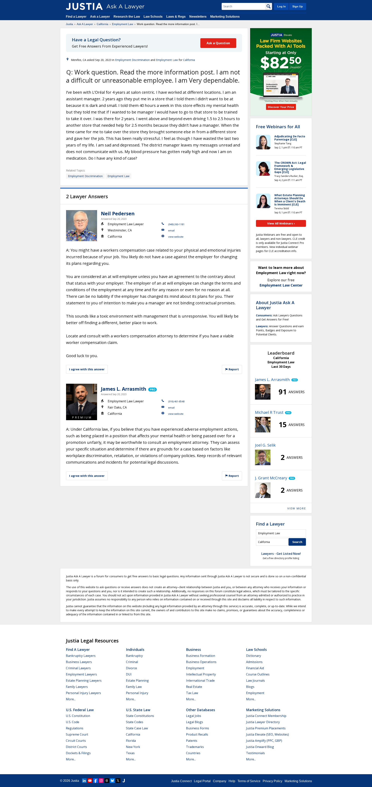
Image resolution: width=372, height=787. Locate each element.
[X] (118, 780)
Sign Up (297, 6)
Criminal (132, 662)
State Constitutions (140, 716)
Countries (193, 753)
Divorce (131, 668)
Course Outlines (258, 674)
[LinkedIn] (84, 780)
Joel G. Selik (265, 445)
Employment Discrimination (132, 60)
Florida (131, 741)
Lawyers (262, 326)
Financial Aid (255, 668)
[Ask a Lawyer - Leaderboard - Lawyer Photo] (262, 392)
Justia (69, 24)
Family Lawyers (77, 687)
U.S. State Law (138, 709)
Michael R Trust (269, 412)
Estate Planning (137, 680)
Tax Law (192, 693)
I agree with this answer (87, 369)
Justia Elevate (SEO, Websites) (267, 734)
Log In (281, 6)
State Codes (134, 722)
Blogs (250, 687)
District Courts (76, 747)
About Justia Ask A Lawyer (275, 305)
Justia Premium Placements (266, 728)
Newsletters (198, 16)
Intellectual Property (201, 674)
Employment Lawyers (81, 674)
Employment (195, 668)
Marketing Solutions (225, 16)
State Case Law (137, 728)
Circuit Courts (76, 741)
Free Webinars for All (278, 126)
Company (219, 781)
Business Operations (201, 662)
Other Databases (200, 709)
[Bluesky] (112, 780)
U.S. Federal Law (80, 709)
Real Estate (194, 687)
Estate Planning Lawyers (84, 680)
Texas (130, 753)
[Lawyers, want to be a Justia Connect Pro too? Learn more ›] (152, 389)
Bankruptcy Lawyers (81, 656)
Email (171, 230)
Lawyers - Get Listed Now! (281, 554)
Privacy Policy (272, 781)
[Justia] (84, 6)
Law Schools (153, 16)
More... (71, 699)
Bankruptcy (134, 656)
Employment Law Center (281, 285)
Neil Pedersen (118, 213)
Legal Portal (202, 781)
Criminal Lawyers (78, 668)
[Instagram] (101, 780)
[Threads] (106, 780)
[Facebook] (95, 780)
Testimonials (255, 753)
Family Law (134, 687)
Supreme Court (77, 734)
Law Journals (255, 680)
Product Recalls (197, 734)
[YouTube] (90, 780)
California (102, 24)
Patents (191, 741)
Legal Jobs (193, 716)
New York (133, 747)
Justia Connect (181, 781)
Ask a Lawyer (100, 16)
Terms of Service (249, 781)
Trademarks (195, 747)
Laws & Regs (176, 16)
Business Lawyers (79, 662)
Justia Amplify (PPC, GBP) (264, 741)
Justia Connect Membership (266, 716)
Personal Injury (137, 693)
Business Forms (197, 728)
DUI (129, 674)
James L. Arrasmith (123, 388)
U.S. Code (72, 722)
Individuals (135, 649)
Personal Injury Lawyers (83, 693)
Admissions (254, 662)
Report (233, 369)
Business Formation (200, 656)
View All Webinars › (281, 223)
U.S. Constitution (78, 716)
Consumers (264, 315)
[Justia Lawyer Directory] (123, 780)
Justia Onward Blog (260, 747)
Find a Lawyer (76, 16)
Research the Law (127, 16)
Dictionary (253, 656)
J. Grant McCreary (271, 478)
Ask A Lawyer (85, 24)
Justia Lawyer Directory (263, 722)
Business (193, 649)
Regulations (74, 728)
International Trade (200, 680)
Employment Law (122, 24)
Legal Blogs (194, 722)
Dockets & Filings (78, 753)
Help (232, 781)
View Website (175, 236)
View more (296, 508)
